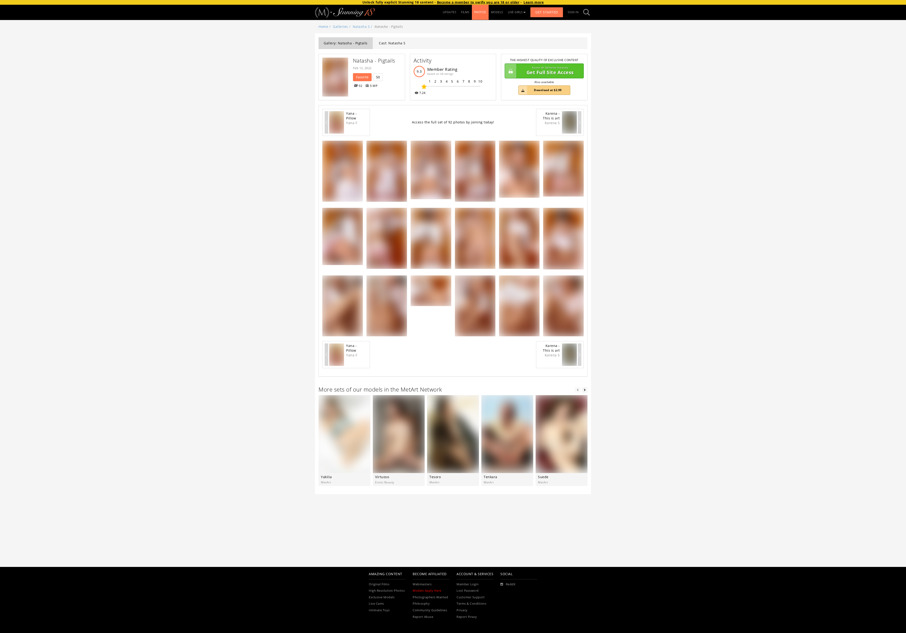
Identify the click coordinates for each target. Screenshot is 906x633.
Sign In (573, 12)
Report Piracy (467, 617)
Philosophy (421, 604)
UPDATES (450, 12)
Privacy (462, 610)
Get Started (546, 12)
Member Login (467, 584)
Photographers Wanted (430, 597)
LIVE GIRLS (515, 12)
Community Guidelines (430, 610)
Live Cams (376, 604)
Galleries (340, 26)
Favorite (362, 77)
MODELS (497, 12)
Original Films (379, 584)
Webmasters (422, 584)
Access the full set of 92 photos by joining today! (453, 122)
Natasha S (361, 26)
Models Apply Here (427, 591)
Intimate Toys (379, 610)
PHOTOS (480, 12)
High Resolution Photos (387, 591)
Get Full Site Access (550, 71)
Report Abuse (423, 617)
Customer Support (471, 597)
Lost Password (468, 591)
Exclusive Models (381, 597)
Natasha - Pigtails (374, 60)
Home (323, 26)
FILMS (465, 12)
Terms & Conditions (471, 604)
